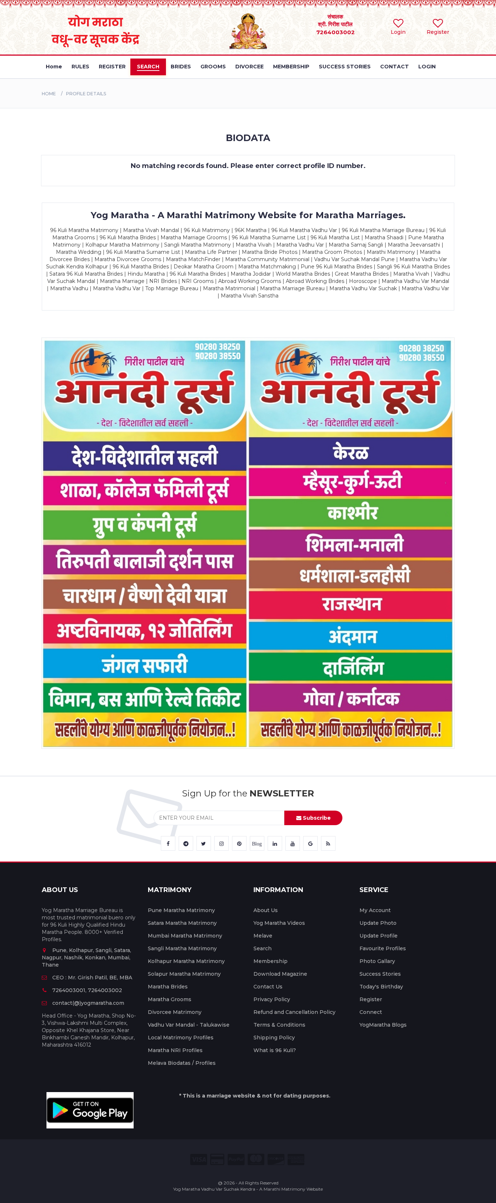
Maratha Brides (168, 986)
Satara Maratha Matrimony (182, 923)
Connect (370, 1012)
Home (49, 93)
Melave (262, 935)
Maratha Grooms (169, 999)
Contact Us (267, 986)
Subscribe (316, 818)
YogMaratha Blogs (383, 1025)
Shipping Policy (274, 1037)
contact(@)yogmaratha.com (88, 1003)
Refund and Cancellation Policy (294, 1012)
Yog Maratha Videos (279, 923)
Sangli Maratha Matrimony (182, 948)
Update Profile (378, 935)
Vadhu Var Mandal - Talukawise (188, 1025)
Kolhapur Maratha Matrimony (186, 961)
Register (370, 999)
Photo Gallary (377, 961)
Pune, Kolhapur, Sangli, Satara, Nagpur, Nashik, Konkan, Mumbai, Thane (86, 957)
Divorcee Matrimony (175, 1012)
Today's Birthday (381, 986)
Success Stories (380, 974)
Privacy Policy (271, 999)
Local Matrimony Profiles (181, 1037)
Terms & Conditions (279, 1025)
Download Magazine (280, 974)
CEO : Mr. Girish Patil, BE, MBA (92, 977)
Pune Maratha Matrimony (181, 910)
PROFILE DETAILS (86, 93)
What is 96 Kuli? (274, 1050)
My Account (375, 910)
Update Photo (378, 923)
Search (262, 948)
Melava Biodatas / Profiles (182, 1063)
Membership (270, 961)
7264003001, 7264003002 (87, 990)
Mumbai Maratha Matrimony (185, 935)
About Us (265, 910)
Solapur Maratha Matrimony (184, 974)
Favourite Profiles (382, 948)
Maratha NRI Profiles (175, 1050)
